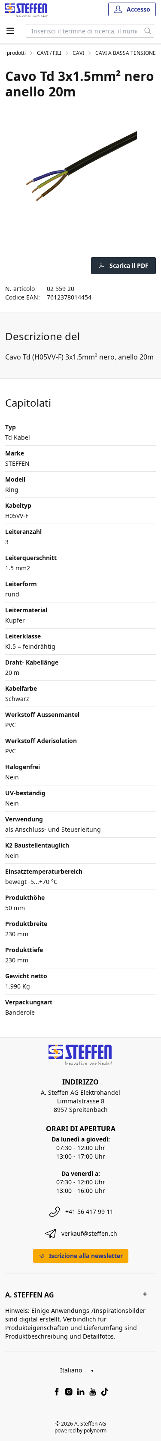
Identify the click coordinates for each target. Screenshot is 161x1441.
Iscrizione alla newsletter (86, 1256)
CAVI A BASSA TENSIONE (125, 53)
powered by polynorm (80, 1430)
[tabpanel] (80, 166)
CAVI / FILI (49, 53)
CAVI (78, 53)
